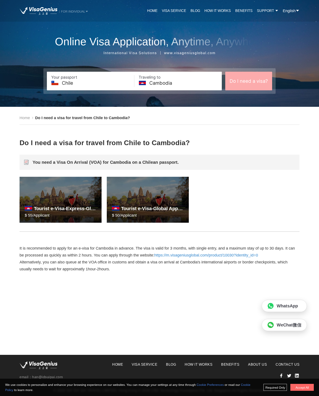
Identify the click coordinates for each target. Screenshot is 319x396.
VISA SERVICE (174, 11)
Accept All (302, 387)
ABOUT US (257, 364)
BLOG (195, 11)
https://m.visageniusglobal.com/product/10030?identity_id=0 (206, 255)
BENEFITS (244, 11)
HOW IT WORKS (217, 11)
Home (25, 118)
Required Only (275, 387)
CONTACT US (287, 364)
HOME (152, 11)
